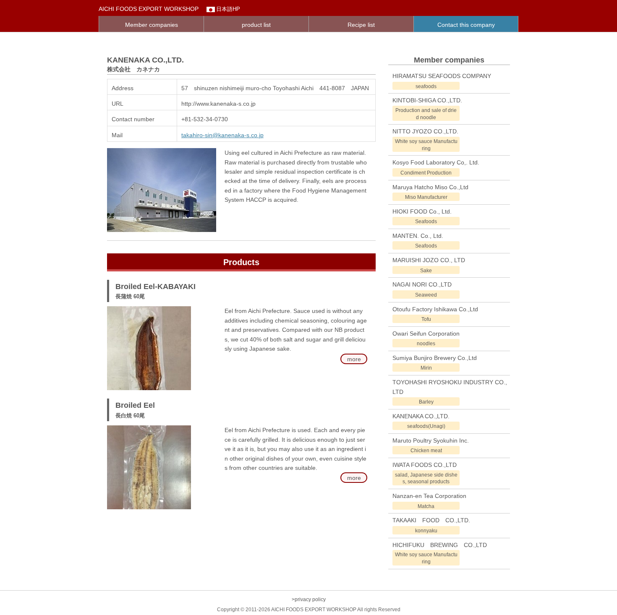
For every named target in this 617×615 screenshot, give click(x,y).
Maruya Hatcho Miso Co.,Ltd (430, 187)
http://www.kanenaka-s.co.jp (218, 103)
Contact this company (466, 24)
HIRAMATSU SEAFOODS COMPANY (441, 76)
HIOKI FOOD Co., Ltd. (422, 211)
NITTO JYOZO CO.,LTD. (425, 131)
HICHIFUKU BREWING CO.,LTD (439, 545)
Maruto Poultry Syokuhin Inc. (430, 440)
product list (256, 24)
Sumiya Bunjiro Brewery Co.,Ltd (434, 357)
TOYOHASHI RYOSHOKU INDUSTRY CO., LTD (449, 387)
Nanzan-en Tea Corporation (429, 496)
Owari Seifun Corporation (426, 333)
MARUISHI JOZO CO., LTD (428, 260)
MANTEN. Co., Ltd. (417, 235)
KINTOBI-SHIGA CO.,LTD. (427, 100)
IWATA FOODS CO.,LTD (424, 464)
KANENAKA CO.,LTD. (421, 416)
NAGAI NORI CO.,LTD (422, 284)
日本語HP (228, 9)
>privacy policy (309, 599)
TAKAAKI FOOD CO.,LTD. (431, 520)
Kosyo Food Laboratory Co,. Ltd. (435, 162)
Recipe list (361, 24)
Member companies (151, 24)
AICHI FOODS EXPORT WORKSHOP (149, 8)
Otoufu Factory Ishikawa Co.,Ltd (435, 309)
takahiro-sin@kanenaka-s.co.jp (222, 135)
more (354, 359)
